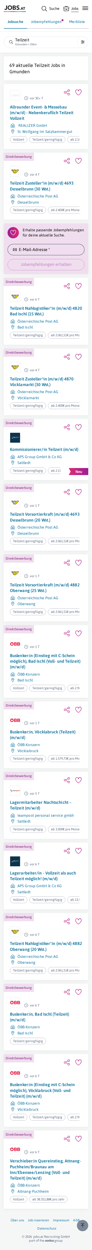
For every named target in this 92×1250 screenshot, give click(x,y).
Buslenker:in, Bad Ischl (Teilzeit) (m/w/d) (39, 1017)
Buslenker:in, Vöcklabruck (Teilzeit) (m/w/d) (43, 734)
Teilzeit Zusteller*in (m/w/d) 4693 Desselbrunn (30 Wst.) (42, 186)
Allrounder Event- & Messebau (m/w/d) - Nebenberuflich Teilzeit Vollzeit (41, 112)
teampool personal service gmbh (45, 815)
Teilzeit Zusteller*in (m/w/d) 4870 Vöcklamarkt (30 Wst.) (42, 381)
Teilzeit (42, 65)
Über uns (17, 1220)
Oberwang (26, 604)
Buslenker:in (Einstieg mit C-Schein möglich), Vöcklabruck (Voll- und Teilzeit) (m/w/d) (42, 1090)
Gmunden (19, 71)
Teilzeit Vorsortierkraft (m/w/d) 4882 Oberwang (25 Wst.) (45, 587)
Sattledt (23, 463)
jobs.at (38, 1236)
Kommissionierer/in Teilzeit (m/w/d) (44, 449)
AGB (76, 1220)
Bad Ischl (25, 327)
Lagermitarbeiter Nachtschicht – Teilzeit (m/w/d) (40, 805)
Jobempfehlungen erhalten (46, 264)
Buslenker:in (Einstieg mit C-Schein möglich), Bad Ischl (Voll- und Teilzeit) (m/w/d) (45, 661)
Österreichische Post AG (37, 196)
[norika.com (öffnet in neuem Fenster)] (46, 1240)
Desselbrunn (28, 202)
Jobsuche (15, 21)
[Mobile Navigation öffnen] (85, 8)
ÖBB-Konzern (28, 674)
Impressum (61, 1220)
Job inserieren (38, 1220)
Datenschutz (46, 1228)
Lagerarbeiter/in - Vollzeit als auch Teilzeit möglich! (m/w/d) (43, 876)
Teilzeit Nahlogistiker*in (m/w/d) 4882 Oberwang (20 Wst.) (46, 946)
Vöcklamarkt (28, 398)
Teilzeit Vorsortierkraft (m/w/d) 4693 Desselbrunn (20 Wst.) (45, 517)
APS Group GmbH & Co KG (39, 457)
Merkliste (77, 21)
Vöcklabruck (27, 751)
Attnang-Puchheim (33, 1191)
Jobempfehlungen (46, 21)
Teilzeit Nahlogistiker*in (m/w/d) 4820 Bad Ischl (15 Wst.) (46, 311)
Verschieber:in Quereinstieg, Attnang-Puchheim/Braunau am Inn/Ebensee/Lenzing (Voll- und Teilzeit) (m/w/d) (45, 1169)
